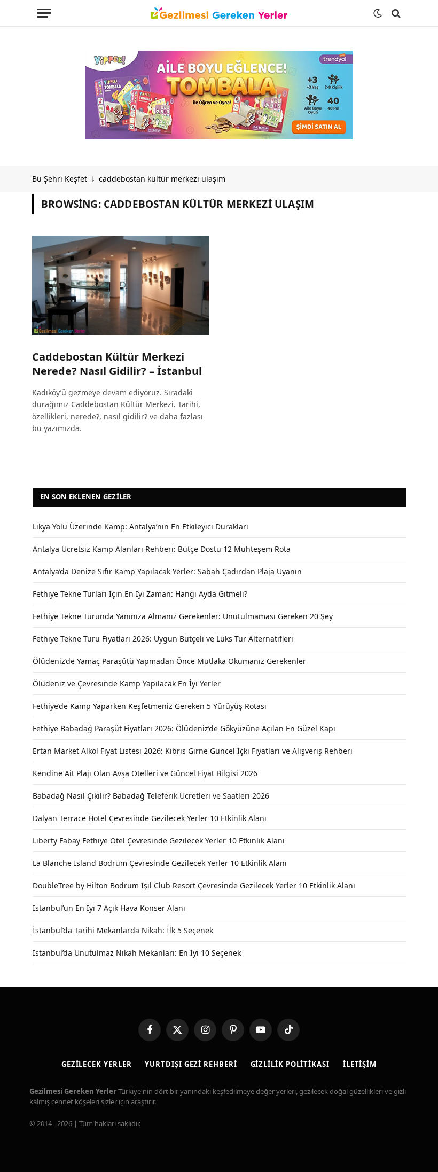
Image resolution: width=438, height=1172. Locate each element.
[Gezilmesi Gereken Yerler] (219, 13)
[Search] (395, 13)
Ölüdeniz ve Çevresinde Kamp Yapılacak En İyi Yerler (127, 683)
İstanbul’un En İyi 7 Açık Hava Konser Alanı (109, 908)
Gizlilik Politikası (290, 1064)
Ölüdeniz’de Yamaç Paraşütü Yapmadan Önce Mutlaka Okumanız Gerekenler (169, 661)
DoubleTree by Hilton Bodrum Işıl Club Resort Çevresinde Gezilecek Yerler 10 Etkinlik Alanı (194, 885)
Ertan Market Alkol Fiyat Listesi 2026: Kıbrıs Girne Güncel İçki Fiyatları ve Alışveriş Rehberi (193, 751)
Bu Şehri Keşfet (59, 179)
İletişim (360, 1064)
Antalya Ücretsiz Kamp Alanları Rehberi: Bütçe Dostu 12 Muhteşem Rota (162, 549)
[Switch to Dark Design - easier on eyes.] (378, 13)
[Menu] (44, 13)
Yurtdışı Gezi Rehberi (191, 1064)
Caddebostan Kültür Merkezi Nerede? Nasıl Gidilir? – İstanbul (117, 363)
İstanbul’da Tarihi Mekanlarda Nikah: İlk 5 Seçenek (123, 930)
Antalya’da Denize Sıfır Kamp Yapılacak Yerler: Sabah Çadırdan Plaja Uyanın (167, 571)
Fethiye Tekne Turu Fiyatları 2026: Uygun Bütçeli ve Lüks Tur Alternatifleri (163, 639)
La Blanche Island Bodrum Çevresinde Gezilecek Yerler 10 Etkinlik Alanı (160, 863)
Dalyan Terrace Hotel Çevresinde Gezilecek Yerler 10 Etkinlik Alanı (150, 818)
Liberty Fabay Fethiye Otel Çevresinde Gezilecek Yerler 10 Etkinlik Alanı (159, 840)
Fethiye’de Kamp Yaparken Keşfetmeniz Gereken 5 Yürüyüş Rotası (150, 706)
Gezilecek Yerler (96, 1064)
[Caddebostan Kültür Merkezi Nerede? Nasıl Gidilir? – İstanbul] (120, 285)
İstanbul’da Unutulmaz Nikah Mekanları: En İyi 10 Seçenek (137, 953)
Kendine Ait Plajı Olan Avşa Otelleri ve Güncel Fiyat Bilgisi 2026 (145, 773)
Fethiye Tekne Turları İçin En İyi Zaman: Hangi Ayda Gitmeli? (140, 594)
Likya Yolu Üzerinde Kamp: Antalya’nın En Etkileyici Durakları (140, 526)
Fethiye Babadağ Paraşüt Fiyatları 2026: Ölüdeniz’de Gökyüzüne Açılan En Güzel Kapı (184, 728)
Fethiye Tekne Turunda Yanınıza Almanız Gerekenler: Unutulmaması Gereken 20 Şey (183, 616)
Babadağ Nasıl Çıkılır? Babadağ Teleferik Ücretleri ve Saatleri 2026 (151, 796)
